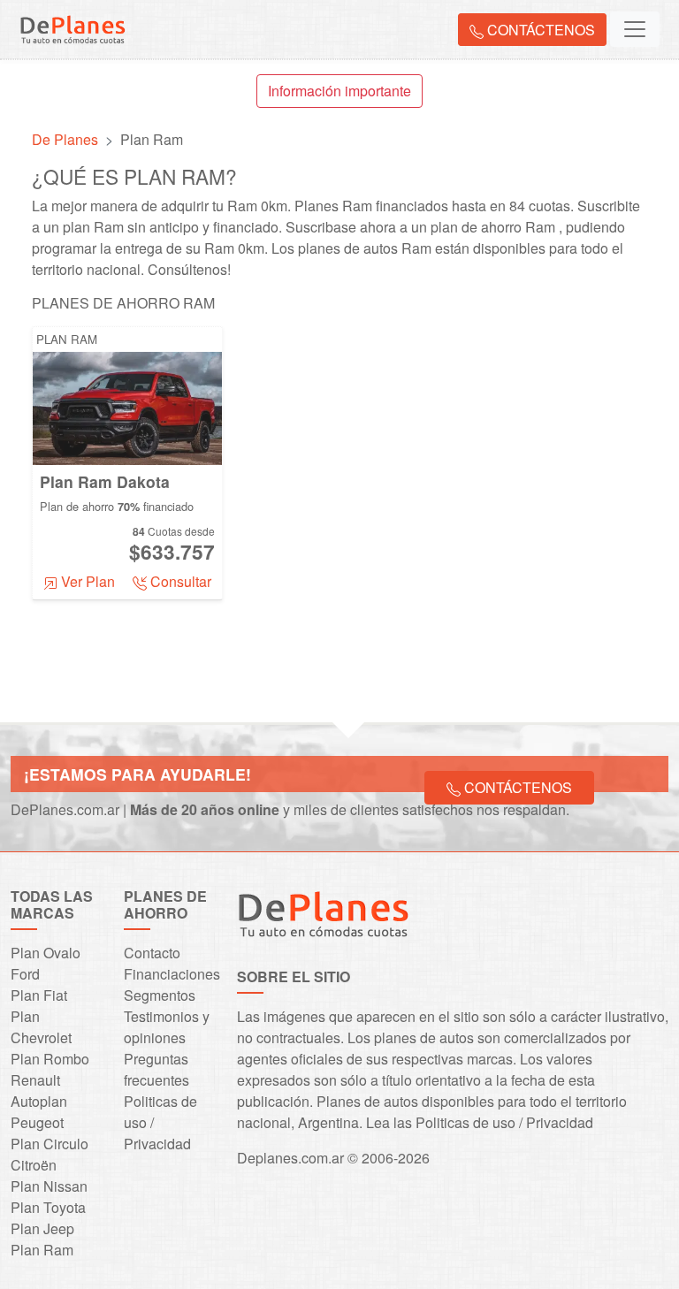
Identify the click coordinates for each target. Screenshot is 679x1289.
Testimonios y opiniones (167, 1027)
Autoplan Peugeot (39, 1112)
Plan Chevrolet (41, 1027)
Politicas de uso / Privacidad (504, 1122)
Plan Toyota (48, 1207)
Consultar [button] (179, 581)
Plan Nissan (49, 1186)
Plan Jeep (42, 1228)
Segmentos (159, 995)
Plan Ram (66, 339)
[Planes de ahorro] (452, 914)
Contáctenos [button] (539, 29)
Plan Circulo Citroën (49, 1154)
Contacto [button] (152, 952)
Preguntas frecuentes (156, 1069)
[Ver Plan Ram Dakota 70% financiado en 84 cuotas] (127, 406)
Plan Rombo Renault (50, 1069)
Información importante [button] (339, 90)
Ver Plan (86, 581)
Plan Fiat (39, 995)
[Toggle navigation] (635, 29)
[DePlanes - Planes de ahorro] (72, 26)
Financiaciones (172, 974)
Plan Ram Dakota (105, 481)
